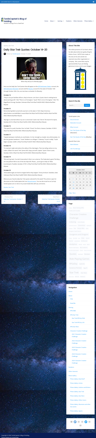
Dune (87, 228)
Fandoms (68, 21)
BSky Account (74, 127)
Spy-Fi (85, 268)
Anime (70, 208)
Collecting (72, 222)
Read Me (72, 303)
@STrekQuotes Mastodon (11, 89)
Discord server (32, 181)
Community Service (73, 225)
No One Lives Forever (74, 250)
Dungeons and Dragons (78, 234)
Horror (87, 238)
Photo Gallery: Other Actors (78, 400)
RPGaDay (73, 263)
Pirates (81, 250)
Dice (75, 228)
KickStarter (84, 241)
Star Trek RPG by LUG (78, 322)
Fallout (70, 238)
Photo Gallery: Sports (76, 411)
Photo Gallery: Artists (76, 383)
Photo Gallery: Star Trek (77, 391)
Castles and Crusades (74, 210)
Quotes (6, 45)
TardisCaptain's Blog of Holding (15, 20)
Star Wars (84, 273)
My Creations (83, 247)
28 (73, 188)
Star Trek (11, 45)
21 (73, 185)
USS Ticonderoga (75, 149)
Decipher (71, 228)
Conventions (81, 225)
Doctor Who (80, 228)
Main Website (74, 144)
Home (46, 21)
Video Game (71, 276)
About (52, 21)
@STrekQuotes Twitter (44, 86)
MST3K (84, 244)
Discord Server (74, 119)
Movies (80, 244)
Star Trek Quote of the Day (78, 130)
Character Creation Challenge (78, 216)
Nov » (74, 193)
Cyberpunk (89, 225)
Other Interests (77, 21)
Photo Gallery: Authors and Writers (80, 387)
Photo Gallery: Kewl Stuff (77, 379)
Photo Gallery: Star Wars (77, 396)
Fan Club (75, 238)
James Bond (77, 241)
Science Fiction (75, 268)
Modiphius (73, 244)
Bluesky (30, 89)
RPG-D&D (73, 311)
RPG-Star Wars (74, 327)
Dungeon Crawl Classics (75, 231)
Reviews (87, 254)
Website (77, 276)
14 (73, 182)
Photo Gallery (88, 21)
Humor (71, 241)
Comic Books (81, 222)
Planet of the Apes (87, 250)
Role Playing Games (79, 258)
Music (88, 244)
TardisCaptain (16, 54)
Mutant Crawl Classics (74, 247)
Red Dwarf (80, 254)
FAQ (71, 299)
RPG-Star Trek (74, 315)
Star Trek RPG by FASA (78, 318)
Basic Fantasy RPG (78, 208)
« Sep (70, 193)
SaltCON (82, 264)
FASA (82, 238)
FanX (79, 238)
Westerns (82, 276)
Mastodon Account (75, 123)
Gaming (60, 21)
